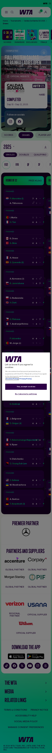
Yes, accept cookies (26, 387)
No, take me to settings (26, 394)
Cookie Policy (12, 379)
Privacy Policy (25, 379)
